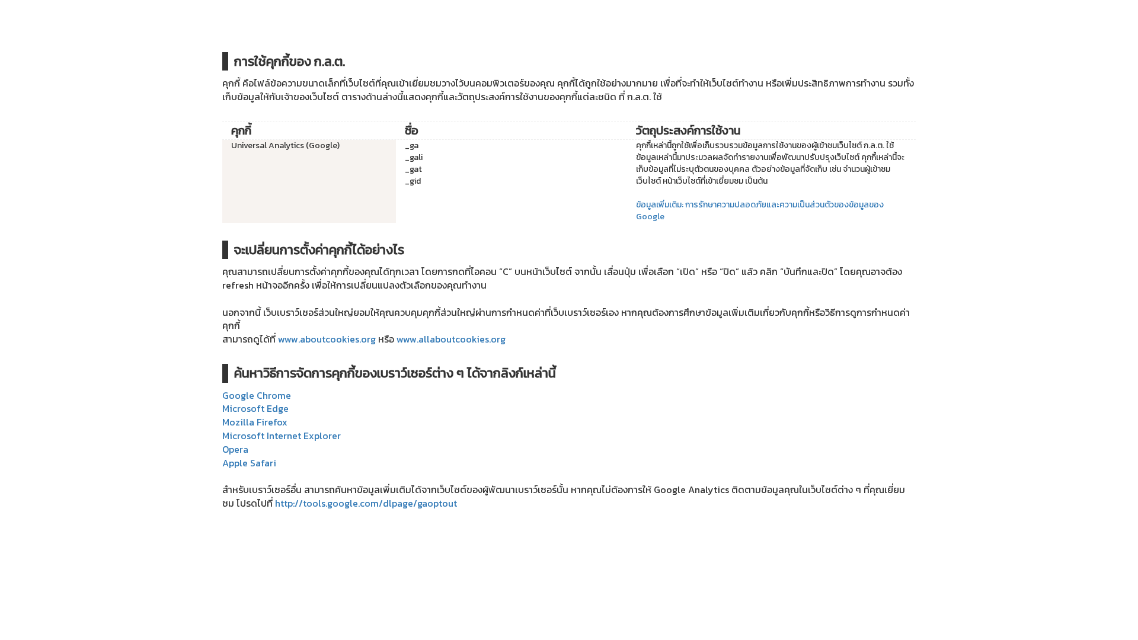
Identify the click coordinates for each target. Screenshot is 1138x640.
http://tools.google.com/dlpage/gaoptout (366, 503)
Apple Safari (249, 463)
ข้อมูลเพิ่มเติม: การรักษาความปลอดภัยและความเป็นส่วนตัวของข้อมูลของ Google (760, 211)
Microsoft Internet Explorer (281, 435)
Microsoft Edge (255, 408)
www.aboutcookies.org (327, 339)
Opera (235, 449)
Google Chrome (256, 395)
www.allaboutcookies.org (451, 339)
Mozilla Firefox (254, 422)
